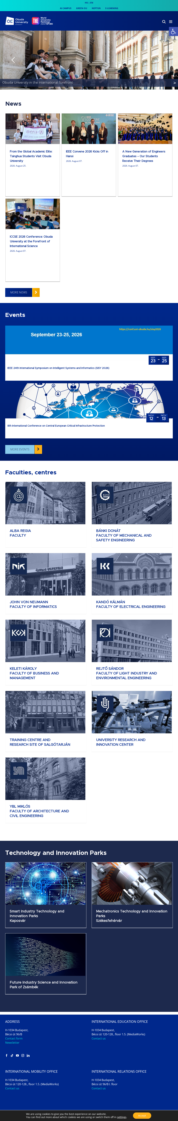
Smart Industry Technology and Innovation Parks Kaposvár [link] (37, 916)
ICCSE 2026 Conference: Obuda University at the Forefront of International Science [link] (31, 241)
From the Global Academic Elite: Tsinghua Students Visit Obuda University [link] (31, 156)
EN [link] (91, 2)
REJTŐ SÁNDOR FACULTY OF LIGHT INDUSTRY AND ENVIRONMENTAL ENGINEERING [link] (126, 673)
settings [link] (121, 1117)
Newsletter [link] (12, 1043)
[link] (173, 31)
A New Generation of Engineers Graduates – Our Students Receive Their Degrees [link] (143, 156)
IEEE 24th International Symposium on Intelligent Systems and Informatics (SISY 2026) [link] (58, 368)
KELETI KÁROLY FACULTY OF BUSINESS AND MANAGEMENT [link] (34, 673)
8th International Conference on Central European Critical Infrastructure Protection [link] (56, 426)
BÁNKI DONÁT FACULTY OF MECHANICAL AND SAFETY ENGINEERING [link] (124, 535)
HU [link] (86, 2)
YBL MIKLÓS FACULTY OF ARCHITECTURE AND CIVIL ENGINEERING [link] (39, 811)
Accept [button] (142, 1115)
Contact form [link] (14, 1038)
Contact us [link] (99, 1038)
